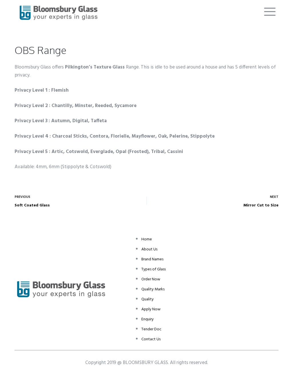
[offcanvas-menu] (270, 12)
